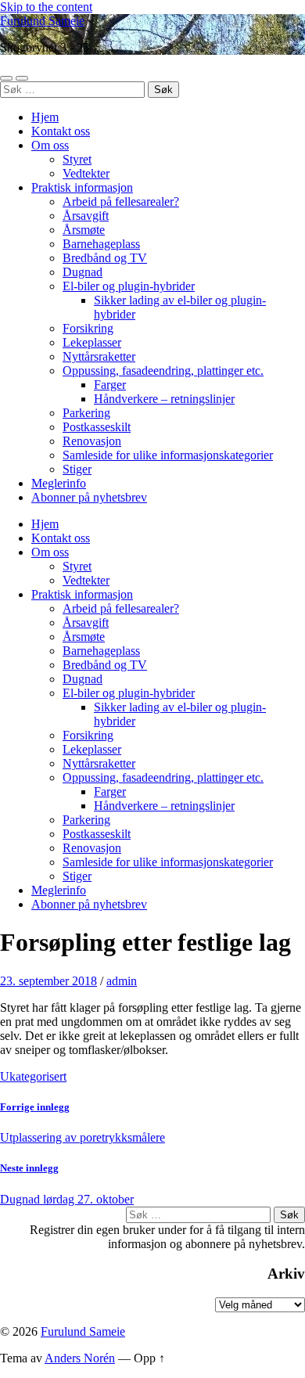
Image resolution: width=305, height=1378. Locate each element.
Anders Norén (80, 1358)
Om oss (50, 145)
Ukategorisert (33, 1076)
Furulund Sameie (42, 20)
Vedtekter (86, 173)
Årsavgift (86, 215)
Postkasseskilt (97, 427)
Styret (77, 159)
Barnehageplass (101, 243)
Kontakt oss (60, 131)
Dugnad (82, 272)
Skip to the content (46, 6)
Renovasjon (92, 441)
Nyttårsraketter (99, 356)
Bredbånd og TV (105, 257)
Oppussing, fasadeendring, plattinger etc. (163, 370)
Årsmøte (84, 229)
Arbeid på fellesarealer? (121, 201)
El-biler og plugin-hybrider (129, 286)
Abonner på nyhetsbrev (89, 497)
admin (121, 981)
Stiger (77, 469)
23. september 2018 (48, 981)
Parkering (86, 412)
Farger (110, 384)
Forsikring (88, 328)
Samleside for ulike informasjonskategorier (168, 455)
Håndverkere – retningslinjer (164, 398)
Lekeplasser (92, 342)
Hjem (45, 117)
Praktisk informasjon (82, 187)
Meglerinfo (58, 483)
